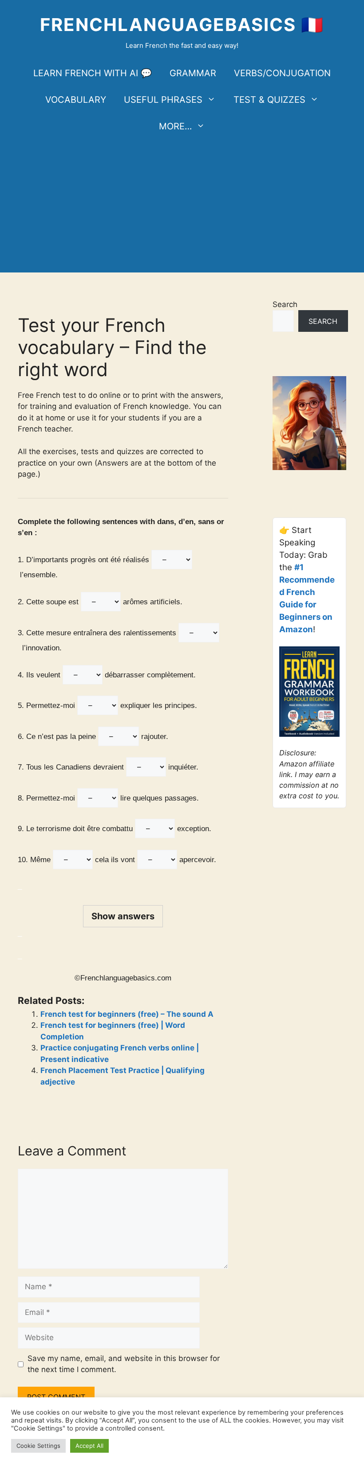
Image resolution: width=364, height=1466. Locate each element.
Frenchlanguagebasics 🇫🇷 (182, 24)
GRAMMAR (193, 73)
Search (285, 304)
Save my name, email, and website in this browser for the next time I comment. (124, 1364)
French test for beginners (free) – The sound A (127, 1014)
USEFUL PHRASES (163, 99)
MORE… (175, 126)
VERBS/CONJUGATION (282, 73)
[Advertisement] (182, 206)
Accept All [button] (89, 1445)
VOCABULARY (75, 99)
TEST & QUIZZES (269, 99)
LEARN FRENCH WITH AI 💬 (92, 73)
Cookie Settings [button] (38, 1445)
